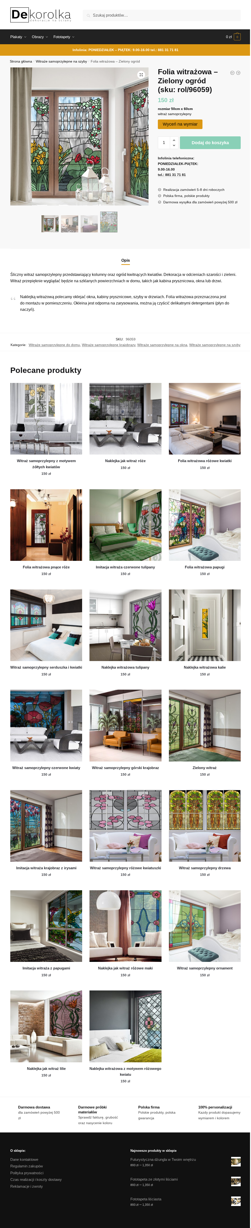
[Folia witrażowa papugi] (205, 525)
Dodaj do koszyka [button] (46, 483)
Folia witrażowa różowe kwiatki (205, 461)
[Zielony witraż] (205, 725)
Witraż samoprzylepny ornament (205, 968)
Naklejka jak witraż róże (125, 461)
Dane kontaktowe (24, 1159)
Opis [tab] (125, 260)
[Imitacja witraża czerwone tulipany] (125, 525)
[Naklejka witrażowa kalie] (205, 625)
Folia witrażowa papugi (205, 567)
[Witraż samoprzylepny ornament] (205, 926)
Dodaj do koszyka (210, 142)
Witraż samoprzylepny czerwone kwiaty (46, 768)
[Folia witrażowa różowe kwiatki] (205, 419)
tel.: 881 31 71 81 (164, 50)
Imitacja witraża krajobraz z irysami (46, 868)
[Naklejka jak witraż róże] (125, 419)
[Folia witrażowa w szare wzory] (232, 72)
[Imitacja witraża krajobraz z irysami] (46, 826)
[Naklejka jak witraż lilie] (46, 1026)
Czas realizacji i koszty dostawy (36, 1179)
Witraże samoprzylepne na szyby (61, 61)
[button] (141, 75)
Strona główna (21, 61)
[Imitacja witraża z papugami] (46, 926)
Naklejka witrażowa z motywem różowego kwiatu (125, 1071)
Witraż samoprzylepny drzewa (205, 868)
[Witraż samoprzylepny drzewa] (205, 826)
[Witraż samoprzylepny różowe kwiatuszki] (125, 826)
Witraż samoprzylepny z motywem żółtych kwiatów (46, 464)
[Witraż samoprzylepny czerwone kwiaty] (46, 725)
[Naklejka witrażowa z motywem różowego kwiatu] (125, 1026)
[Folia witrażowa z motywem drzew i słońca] (238, 72)
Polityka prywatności (26, 1173)
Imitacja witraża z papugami (46, 968)
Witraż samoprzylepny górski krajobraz (125, 768)
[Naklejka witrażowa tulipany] (125, 625)
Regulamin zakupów (26, 1166)
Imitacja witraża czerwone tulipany (125, 567)
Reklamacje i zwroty (26, 1186)
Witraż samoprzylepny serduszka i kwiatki (46, 667)
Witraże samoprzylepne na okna (162, 345)
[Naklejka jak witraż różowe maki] (125, 926)
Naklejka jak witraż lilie (46, 1068)
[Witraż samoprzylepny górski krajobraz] (125, 725)
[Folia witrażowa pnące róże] (46, 525)
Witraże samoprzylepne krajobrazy (108, 345)
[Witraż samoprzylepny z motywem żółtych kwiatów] (46, 419)
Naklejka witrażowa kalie (205, 667)
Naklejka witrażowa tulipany (125, 667)
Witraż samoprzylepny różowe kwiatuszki (125, 868)
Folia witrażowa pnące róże (46, 567)
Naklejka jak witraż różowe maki (125, 968)
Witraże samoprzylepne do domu (54, 345)
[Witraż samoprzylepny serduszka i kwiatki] (46, 625)
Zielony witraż (205, 768)
